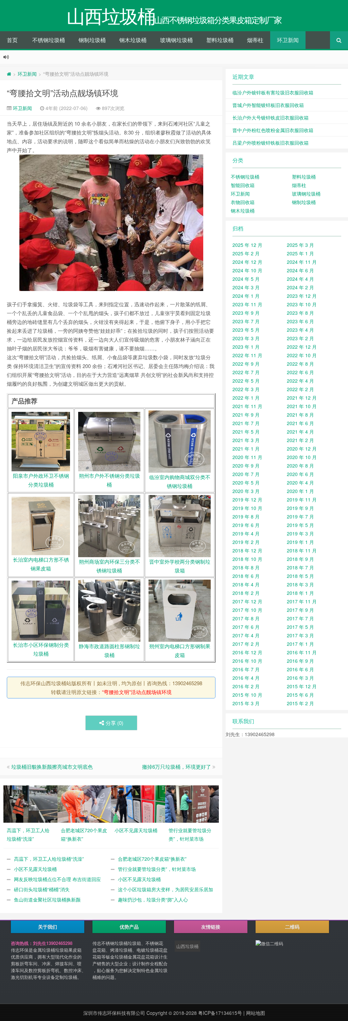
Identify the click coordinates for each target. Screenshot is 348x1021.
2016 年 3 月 (300, 677)
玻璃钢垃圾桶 (176, 40)
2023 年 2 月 (300, 338)
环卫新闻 (288, 40)
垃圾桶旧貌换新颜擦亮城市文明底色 (52, 766)
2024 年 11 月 (302, 261)
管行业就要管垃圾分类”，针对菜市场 (157, 868)
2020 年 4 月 (300, 482)
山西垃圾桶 (187, 946)
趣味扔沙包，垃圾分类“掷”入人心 (153, 899)
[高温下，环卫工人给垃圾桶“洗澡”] (30, 803)
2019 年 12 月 (247, 499)
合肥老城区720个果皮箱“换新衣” (152, 858)
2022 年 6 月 (300, 372)
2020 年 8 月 (300, 465)
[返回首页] (9, 73)
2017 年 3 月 (300, 635)
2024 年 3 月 (246, 287)
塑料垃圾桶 (219, 40)
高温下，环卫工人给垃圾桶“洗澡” (49, 858)
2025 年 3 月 (300, 244)
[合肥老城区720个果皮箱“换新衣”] (84, 803)
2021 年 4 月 (300, 431)
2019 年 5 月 (300, 525)
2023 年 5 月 (246, 329)
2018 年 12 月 (247, 550)
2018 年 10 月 (247, 558)
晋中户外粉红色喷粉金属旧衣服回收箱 (272, 130)
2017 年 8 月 (246, 618)
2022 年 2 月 (300, 389)
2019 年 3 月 (300, 533)
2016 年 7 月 (246, 669)
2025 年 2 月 (246, 253)
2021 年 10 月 (302, 406)
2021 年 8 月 (300, 414)
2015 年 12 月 (302, 686)
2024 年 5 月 (246, 278)
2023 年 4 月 (300, 329)
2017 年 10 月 (247, 609)
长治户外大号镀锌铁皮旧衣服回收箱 (270, 117)
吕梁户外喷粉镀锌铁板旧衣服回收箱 (270, 142)
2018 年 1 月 (300, 592)
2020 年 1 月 (300, 491)
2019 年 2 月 (246, 542)
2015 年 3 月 (246, 703)
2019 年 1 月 (300, 542)
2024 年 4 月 (300, 278)
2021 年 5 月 (246, 431)
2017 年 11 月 (302, 601)
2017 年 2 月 (246, 643)
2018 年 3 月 (300, 584)
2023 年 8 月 (300, 312)
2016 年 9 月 (300, 660)
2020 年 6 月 (300, 474)
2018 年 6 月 (246, 575)
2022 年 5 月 (246, 380)
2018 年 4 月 (246, 584)
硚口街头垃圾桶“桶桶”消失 (42, 889)
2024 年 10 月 (247, 270)
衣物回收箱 (243, 202)
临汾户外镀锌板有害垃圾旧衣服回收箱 (272, 92)
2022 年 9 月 (246, 363)
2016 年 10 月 (247, 660)
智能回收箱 (243, 185)
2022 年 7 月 (246, 372)
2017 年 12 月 (247, 601)
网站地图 (255, 1012)
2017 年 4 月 (246, 635)
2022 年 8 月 (300, 363)
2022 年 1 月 (246, 397)
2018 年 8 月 (246, 567)
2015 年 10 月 (247, 694)
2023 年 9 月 (246, 312)
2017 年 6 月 (246, 626)
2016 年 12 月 (247, 652)
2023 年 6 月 (300, 321)
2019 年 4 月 (246, 533)
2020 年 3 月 (246, 491)
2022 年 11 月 (247, 355)
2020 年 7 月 (246, 474)
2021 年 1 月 (246, 448)
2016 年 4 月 (246, 677)
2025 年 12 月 (247, 244)
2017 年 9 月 (300, 609)
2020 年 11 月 (247, 457)
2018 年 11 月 (302, 550)
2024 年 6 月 (300, 270)
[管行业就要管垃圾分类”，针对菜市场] (192, 803)
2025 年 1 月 (300, 253)
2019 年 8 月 (246, 516)
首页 (12, 40)
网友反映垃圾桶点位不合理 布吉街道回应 (57, 879)
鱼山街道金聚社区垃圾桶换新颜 (47, 899)
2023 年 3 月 (246, 338)
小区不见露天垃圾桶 (35, 868)
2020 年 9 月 (246, 465)
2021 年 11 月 (247, 406)
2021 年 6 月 (300, 423)
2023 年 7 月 (246, 321)
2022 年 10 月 (302, 355)
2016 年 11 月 (302, 652)
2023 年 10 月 (302, 304)
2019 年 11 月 (302, 499)
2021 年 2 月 (300, 440)
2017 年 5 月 (300, 626)
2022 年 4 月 (300, 380)
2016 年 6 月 (300, 669)
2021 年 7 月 (246, 423)
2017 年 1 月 (300, 643)
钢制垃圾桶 (92, 40)
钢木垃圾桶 (132, 40)
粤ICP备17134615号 (220, 1012)
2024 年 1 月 (246, 295)
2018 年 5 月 (300, 575)
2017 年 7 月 (300, 618)
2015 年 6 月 (300, 694)
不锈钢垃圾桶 (48, 40)
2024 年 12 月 (247, 261)
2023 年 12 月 (302, 295)
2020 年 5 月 (246, 482)
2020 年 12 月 (302, 448)
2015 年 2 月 (300, 703)
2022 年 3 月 (246, 389)
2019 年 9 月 (300, 508)
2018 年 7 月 (300, 567)
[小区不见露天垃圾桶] (138, 803)
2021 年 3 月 (246, 440)
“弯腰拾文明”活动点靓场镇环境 (62, 92)
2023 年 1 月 (246, 346)
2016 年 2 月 (246, 686)
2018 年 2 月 (246, 592)
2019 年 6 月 (246, 525)
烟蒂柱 (255, 40)
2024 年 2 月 (300, 287)
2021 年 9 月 (246, 414)
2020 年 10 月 (302, 457)
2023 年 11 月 (247, 304)
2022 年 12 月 (302, 346)
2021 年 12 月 (302, 397)
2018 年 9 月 (300, 558)
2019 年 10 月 (247, 508)
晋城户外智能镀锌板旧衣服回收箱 (268, 105)
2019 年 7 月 (300, 516)
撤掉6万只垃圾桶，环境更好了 (176, 766)
